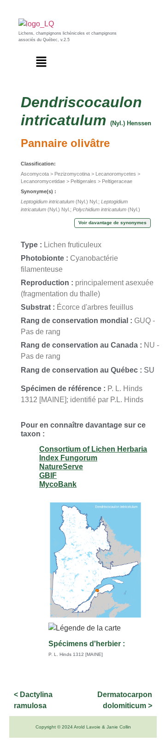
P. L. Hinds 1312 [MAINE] (75, 654)
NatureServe (61, 467)
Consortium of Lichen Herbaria (93, 449)
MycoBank (58, 484)
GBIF (48, 475)
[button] (41, 62)
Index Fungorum (68, 458)
